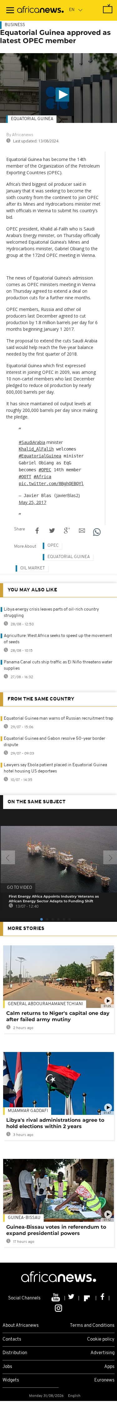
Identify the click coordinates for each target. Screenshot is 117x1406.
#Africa (42, 476)
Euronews (104, 1380)
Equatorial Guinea (32, 119)
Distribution (14, 1353)
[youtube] (56, 1298)
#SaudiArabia (32, 442)
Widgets (10, 1380)
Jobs (7, 1366)
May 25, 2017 (32, 502)
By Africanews (19, 135)
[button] (62, 95)
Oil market (32, 568)
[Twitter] (72, 1298)
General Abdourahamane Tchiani (45, 1004)
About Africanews (20, 1325)
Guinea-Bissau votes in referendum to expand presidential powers (56, 1230)
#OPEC (45, 469)
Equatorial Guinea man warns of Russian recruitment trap (58, 718)
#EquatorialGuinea (40, 455)
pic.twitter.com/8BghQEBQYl (51, 483)
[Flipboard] (87, 1298)
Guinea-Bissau (24, 1217)
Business (15, 25)
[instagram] (58, 1308)
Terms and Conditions (92, 1325)
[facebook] (102, 1298)
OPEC (53, 545)
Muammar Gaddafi (28, 1111)
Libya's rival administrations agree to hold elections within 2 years (55, 1123)
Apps (109, 1366)
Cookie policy (101, 1339)
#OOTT (25, 476)
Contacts (11, 1339)
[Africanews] (40, 10)
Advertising (102, 1353)
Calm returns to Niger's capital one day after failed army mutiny (58, 1016)
